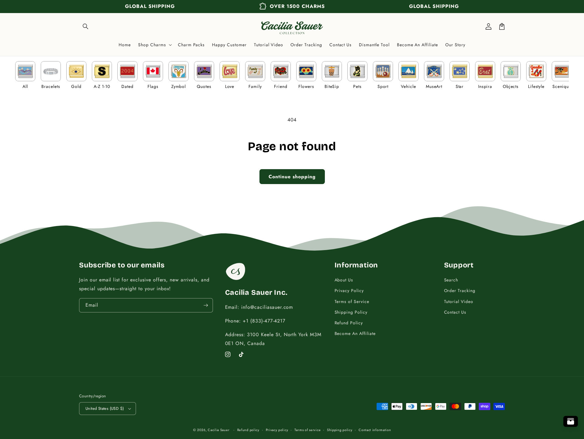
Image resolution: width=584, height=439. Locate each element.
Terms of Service (352, 301)
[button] (85, 26)
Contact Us (455, 312)
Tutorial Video (458, 301)
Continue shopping (292, 176)
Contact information (375, 429)
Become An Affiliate (355, 333)
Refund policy (248, 429)
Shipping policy (340, 429)
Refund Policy (349, 323)
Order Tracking (459, 290)
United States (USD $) (104, 408)
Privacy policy (277, 429)
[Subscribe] (206, 305)
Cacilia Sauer (218, 429)
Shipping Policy (351, 312)
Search (451, 280)
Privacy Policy (349, 290)
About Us (344, 280)
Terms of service (307, 429)
